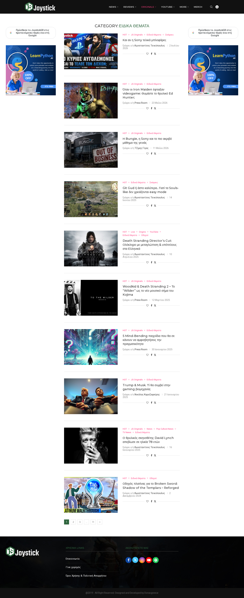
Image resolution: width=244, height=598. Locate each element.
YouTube (166, 6)
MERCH (198, 6)
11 (93, 521)
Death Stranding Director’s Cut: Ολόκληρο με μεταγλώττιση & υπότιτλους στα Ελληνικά (150, 245)
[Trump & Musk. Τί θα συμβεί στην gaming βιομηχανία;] (91, 396)
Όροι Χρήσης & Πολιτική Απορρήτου (86, 575)
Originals (147, 6)
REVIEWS (128, 6)
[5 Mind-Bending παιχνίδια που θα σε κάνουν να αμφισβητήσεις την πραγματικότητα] (91, 347)
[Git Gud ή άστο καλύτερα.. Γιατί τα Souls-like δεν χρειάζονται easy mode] (91, 199)
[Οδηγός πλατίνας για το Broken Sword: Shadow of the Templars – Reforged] (91, 495)
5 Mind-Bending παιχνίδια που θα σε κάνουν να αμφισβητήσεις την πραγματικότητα (149, 340)
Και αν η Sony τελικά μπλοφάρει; (144, 40)
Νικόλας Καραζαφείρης (147, 394)
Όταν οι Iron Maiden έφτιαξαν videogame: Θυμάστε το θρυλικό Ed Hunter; (148, 94)
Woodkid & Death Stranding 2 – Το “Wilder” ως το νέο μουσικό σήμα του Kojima (149, 291)
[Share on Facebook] (151, 53)
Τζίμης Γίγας (142, 148)
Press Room (141, 102)
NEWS (112, 6)
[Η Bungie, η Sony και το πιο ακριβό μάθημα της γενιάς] (91, 150)
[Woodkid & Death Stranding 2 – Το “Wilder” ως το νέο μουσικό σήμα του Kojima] (91, 298)
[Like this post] (147, 53)
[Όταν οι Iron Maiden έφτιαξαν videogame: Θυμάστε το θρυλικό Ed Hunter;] (91, 100)
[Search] (211, 6)
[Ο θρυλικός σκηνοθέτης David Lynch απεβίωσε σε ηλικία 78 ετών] (91, 445)
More (183, 6)
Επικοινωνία (73, 558)
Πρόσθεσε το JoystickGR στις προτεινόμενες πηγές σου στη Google (215, 33)
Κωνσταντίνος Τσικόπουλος (150, 45)
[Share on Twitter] (155, 53)
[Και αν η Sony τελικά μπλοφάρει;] (91, 51)
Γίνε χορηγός (73, 567)
